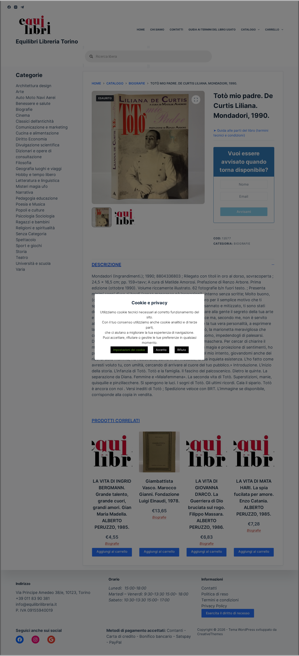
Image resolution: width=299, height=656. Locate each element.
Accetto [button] (161, 349)
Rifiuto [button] (181, 349)
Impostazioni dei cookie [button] (129, 349)
